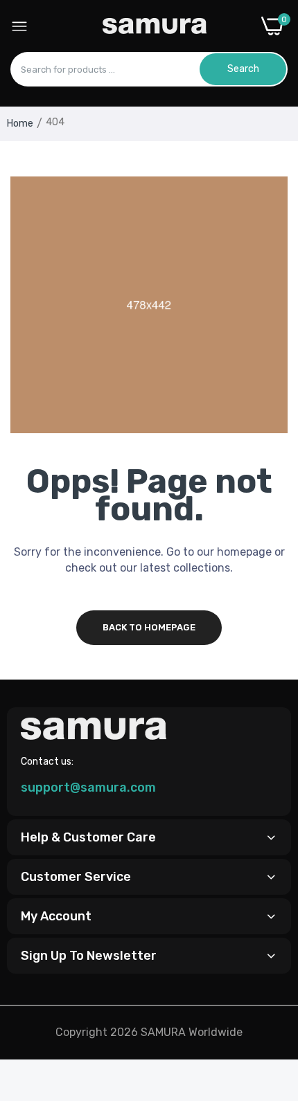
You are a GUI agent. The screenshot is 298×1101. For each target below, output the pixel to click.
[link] (270, 987)
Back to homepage (149, 627)
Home (20, 123)
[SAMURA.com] (155, 26)
